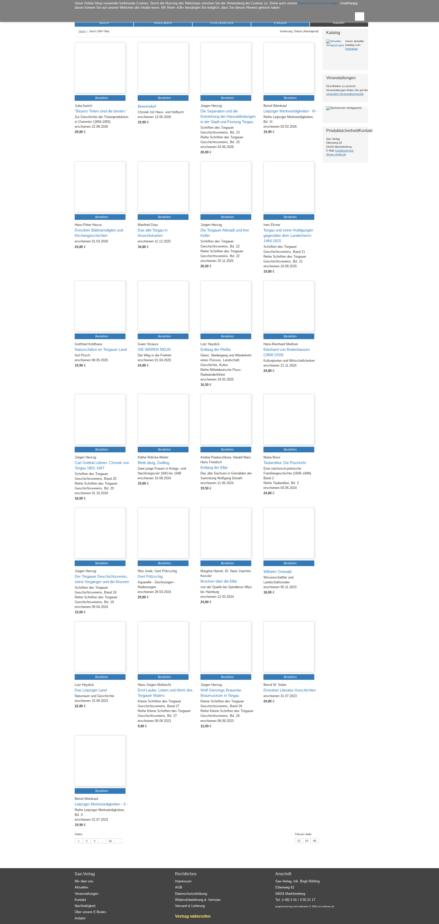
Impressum (183, 881)
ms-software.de (326, 906)
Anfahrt (80, 918)
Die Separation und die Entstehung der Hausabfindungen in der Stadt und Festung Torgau (228, 116)
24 (306, 840)
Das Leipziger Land (91, 690)
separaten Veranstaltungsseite (345, 93)
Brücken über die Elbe (218, 581)
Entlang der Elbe (214, 468)
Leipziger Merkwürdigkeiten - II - (101, 804)
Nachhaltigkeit (85, 906)
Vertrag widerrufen (193, 916)
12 (298, 840)
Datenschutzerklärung (191, 894)
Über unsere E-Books (90, 912)
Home (82, 31)
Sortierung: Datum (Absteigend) (298, 31)
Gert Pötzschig (150, 576)
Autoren (338, 23)
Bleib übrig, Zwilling (153, 463)
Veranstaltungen (86, 894)
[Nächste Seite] (118, 841)
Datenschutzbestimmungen (318, 3)
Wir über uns (84, 881)
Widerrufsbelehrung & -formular (198, 900)
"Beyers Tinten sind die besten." (101, 111)
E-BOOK (280, 23)
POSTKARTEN (221, 23)
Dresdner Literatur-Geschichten (289, 690)
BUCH (104, 23)
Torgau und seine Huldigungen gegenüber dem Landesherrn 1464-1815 (288, 235)
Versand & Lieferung (190, 906)
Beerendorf (147, 106)
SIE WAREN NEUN (154, 350)
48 (314, 840)
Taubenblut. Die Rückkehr (284, 463)
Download (351, 48)
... (102, 841)
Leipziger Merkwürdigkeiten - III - (290, 111)
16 (110, 841)
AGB (178, 887)
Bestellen (101, 98)
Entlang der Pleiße (215, 350)
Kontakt (80, 900)
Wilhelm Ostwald (277, 572)
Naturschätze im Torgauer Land (101, 350)
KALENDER (163, 23)
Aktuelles (81, 887)
